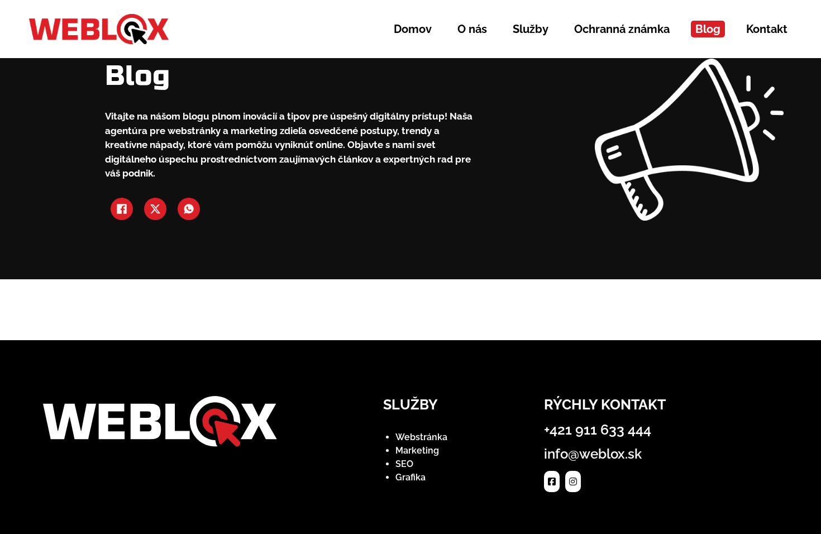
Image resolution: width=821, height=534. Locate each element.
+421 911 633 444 (597, 429)
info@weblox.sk (593, 454)
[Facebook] (122, 209)
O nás (472, 29)
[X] (155, 209)
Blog (707, 29)
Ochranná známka (622, 29)
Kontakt (766, 29)
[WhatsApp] (189, 209)
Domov (413, 29)
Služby (530, 29)
